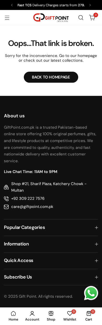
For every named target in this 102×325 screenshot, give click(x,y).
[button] (12, 5)
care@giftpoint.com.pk (32, 206)
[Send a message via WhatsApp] (91, 293)
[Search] (81, 17)
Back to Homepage (51, 77)
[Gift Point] (51, 17)
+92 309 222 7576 (27, 198)
